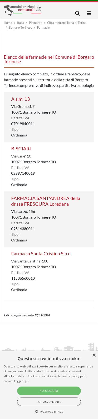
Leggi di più (21, 381)
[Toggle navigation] (77, 13)
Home (8, 23)
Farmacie (43, 27)
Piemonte (35, 23)
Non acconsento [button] (49, 401)
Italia (20, 23)
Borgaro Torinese (20, 27)
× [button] (94, 355)
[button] (49, 411)
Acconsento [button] (49, 391)
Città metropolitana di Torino (66, 23)
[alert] (49, 385)
